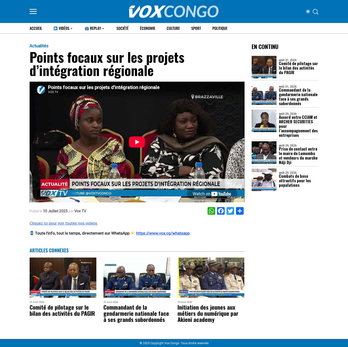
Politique (220, 28)
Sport (196, 28)
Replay (95, 28)
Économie (147, 28)
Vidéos (63, 28)
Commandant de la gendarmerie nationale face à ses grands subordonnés (298, 97)
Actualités (39, 46)
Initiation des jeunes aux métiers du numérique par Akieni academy (208, 313)
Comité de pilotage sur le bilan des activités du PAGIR (298, 68)
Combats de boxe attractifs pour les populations (295, 180)
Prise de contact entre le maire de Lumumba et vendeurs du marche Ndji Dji (298, 156)
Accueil (36, 28)
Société (122, 28)
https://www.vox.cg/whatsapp (163, 233)
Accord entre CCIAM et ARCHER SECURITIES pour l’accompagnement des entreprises (298, 126)
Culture (173, 28)
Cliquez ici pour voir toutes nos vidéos (63, 223)
